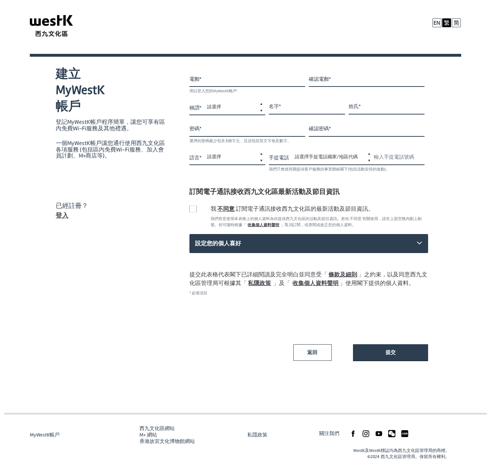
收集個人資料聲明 (263, 225)
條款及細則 (343, 274)
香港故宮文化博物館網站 (167, 441)
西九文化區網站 (157, 428)
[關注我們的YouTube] (379, 433)
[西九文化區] (60, 27)
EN (436, 23)
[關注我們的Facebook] (353, 433)
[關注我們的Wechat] (391, 433)
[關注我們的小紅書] (404, 433)
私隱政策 (259, 283)
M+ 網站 (148, 435)
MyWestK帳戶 (45, 435)
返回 (312, 352)
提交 (391, 352)
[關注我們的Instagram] (366, 433)
